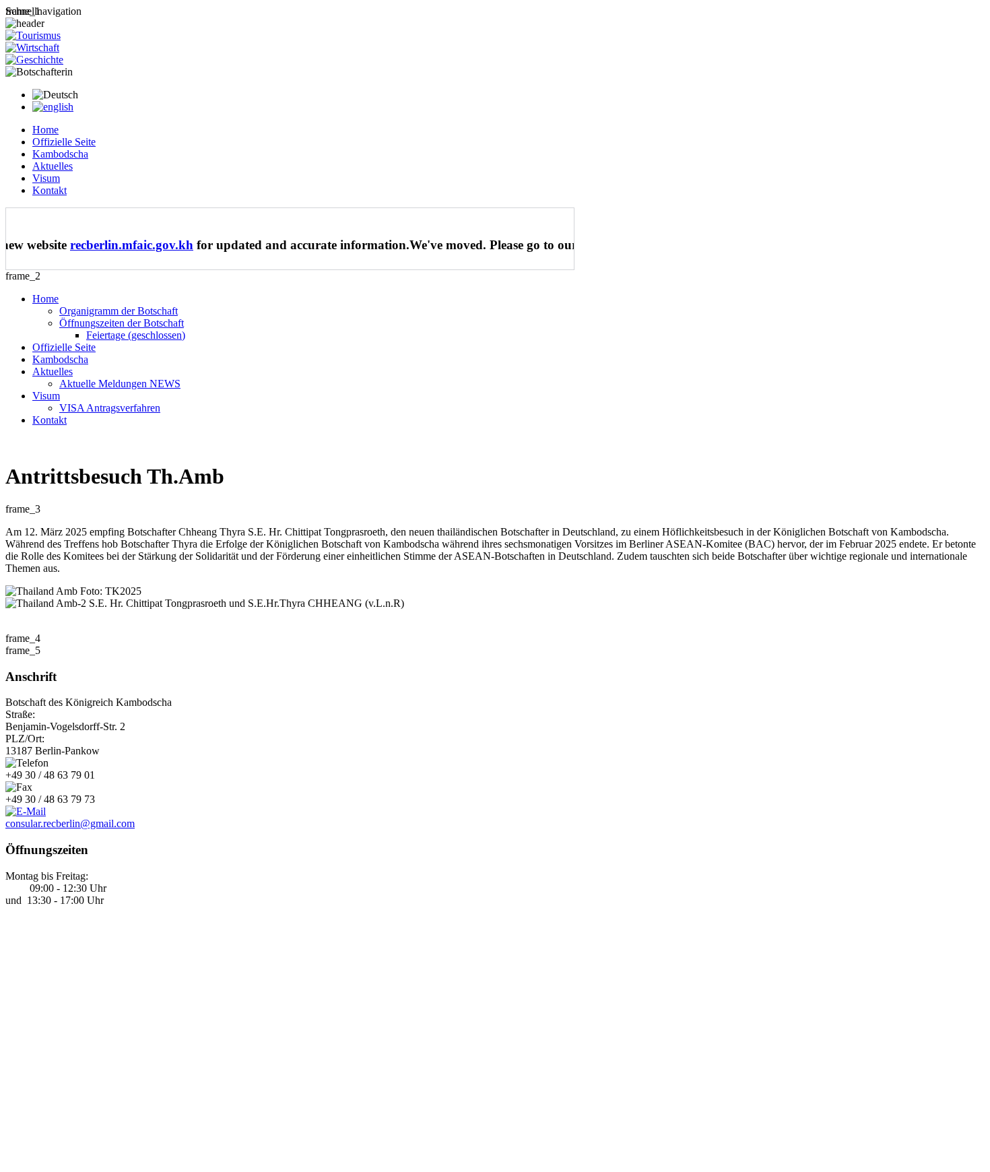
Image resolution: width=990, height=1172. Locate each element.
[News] (52, 106)
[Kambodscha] (34, 59)
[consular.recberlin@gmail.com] (25, 811)
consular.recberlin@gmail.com (70, 823)
